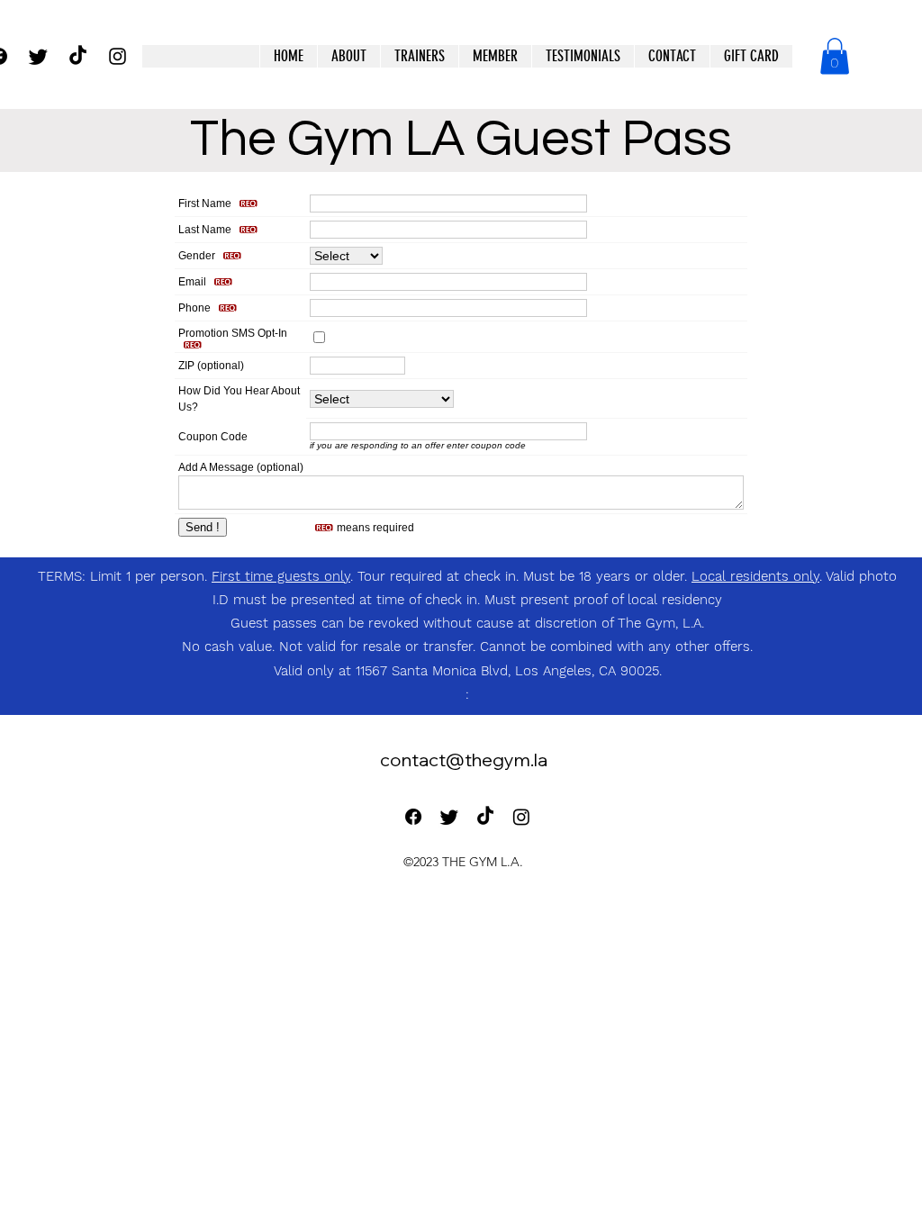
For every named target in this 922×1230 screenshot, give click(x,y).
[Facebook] (413, 817)
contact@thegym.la (463, 759)
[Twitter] (38, 56)
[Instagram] (521, 817)
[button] (494, 56)
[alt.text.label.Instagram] (117, 56)
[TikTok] (78, 56)
